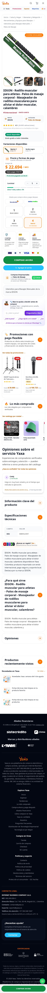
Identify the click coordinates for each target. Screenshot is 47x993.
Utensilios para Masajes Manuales (17, 24)
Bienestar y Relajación (32, 17)
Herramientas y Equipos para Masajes (18, 20)
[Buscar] (31, 3)
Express (26, 9)
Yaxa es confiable (23, 817)
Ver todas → (41, 671)
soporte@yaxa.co (15, 908)
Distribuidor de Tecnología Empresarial (24, 826)
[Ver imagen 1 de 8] (8, 81)
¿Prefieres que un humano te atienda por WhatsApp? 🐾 (23, 323)
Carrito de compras (23, 843)
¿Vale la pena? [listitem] (9, 319)
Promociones (17, 9)
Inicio (6, 17)
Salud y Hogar (15, 17)
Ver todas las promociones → (13, 353)
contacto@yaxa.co (17, 905)
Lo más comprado (23, 804)
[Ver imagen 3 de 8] (28, 81)
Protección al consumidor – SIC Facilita (23, 879)
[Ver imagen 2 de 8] (18, 81)
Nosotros (23, 820)
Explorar (23, 798)
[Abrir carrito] (37, 3)
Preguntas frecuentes (23, 823)
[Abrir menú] (43, 3)
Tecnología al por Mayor (23, 830)
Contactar (12, 935)
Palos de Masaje (10, 27)
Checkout (23, 847)
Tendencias (23, 801)
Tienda (23, 840)
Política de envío (23, 863)
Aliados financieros (23, 810)
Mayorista (35, 9)
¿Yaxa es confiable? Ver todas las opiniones (19, 469)
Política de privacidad (23, 867)
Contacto (23, 860)
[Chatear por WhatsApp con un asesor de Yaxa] (42, 981)
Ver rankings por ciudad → (12, 416)
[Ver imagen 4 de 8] (38, 81)
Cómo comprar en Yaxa (23, 814)
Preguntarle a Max (33, 313)
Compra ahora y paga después (23, 807)
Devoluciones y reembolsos (23, 873)
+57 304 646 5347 (25, 911)
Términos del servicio (23, 876)
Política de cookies (23, 870)
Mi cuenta (23, 850)
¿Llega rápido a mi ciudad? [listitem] (27, 319)
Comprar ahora (23, 260)
